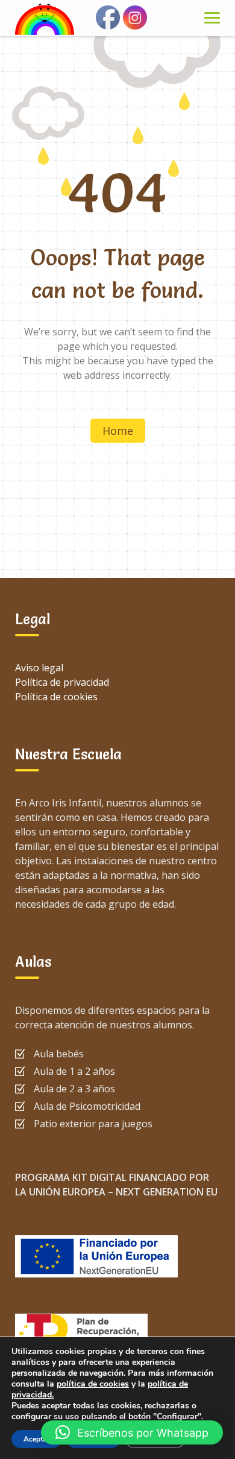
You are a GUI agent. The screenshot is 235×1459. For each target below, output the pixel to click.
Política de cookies (56, 696)
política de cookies (93, 1384)
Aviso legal (39, 667)
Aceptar (36, 1439)
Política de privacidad (62, 682)
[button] (132, 1432)
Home (117, 430)
